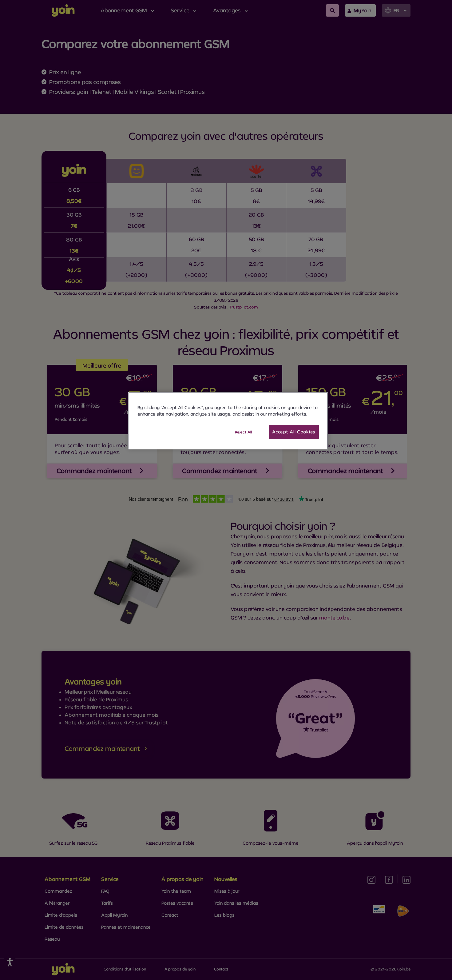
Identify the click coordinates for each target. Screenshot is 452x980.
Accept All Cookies (293, 431)
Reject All (243, 432)
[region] (228, 420)
